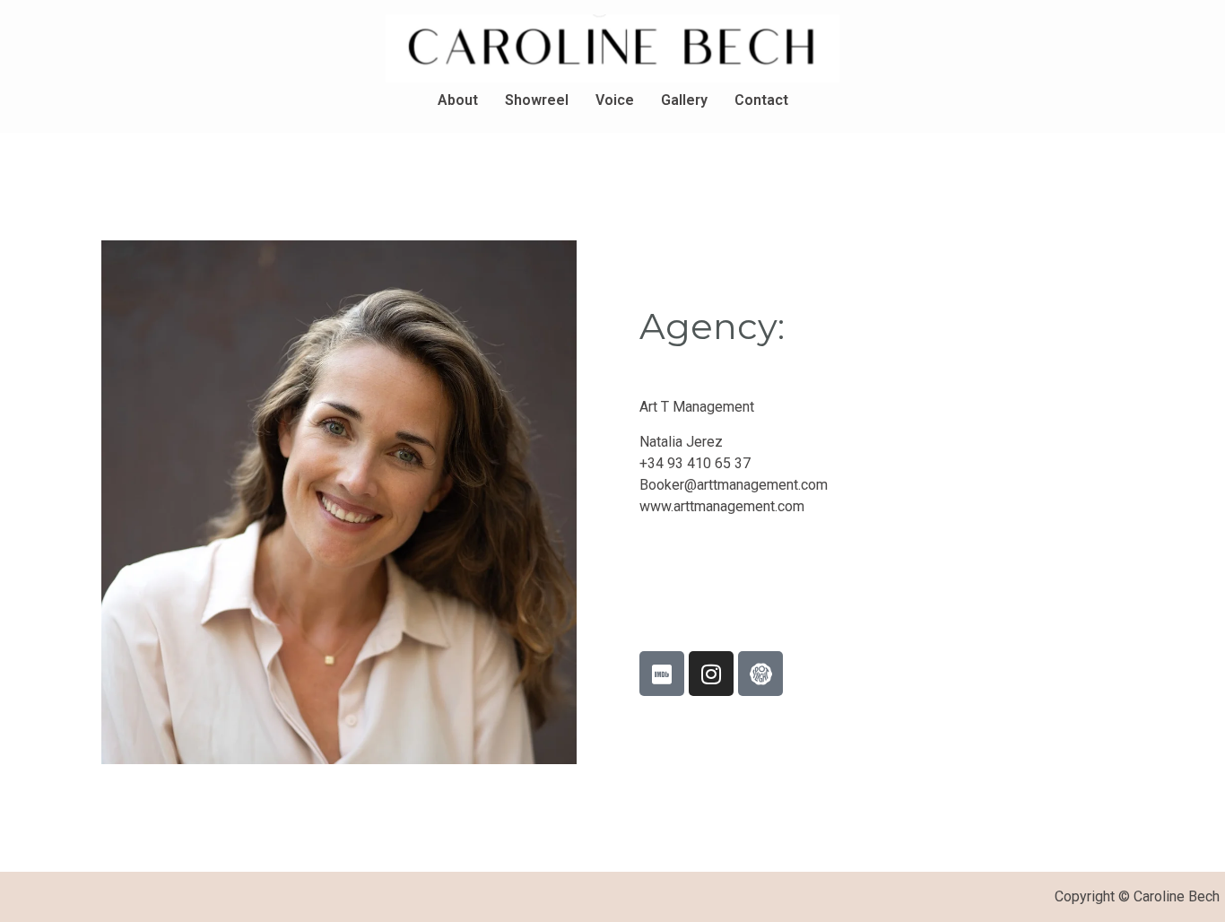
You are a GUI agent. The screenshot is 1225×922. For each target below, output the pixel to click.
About (458, 100)
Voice (614, 100)
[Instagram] (711, 673)
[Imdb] (661, 673)
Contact (761, 100)
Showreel (537, 100)
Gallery (684, 100)
